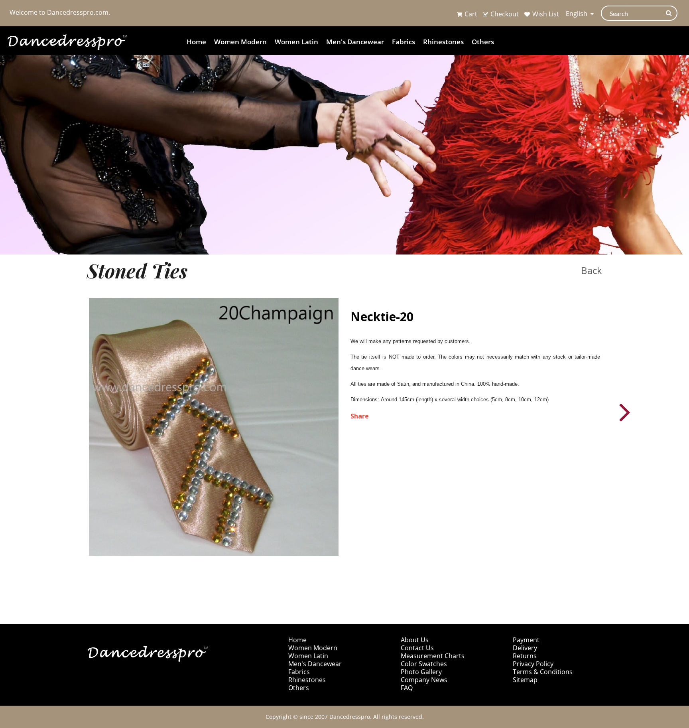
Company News (424, 679)
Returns (525, 655)
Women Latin (296, 41)
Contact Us (417, 647)
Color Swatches (424, 663)
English (577, 13)
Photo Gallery (421, 671)
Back (591, 270)
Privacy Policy (533, 663)
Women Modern (240, 41)
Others (483, 41)
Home (196, 41)
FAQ (407, 687)
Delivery (525, 647)
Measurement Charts (433, 655)
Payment (526, 639)
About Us (415, 639)
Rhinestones (443, 41)
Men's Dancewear (355, 41)
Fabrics (403, 41)
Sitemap (525, 679)
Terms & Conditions (543, 671)
